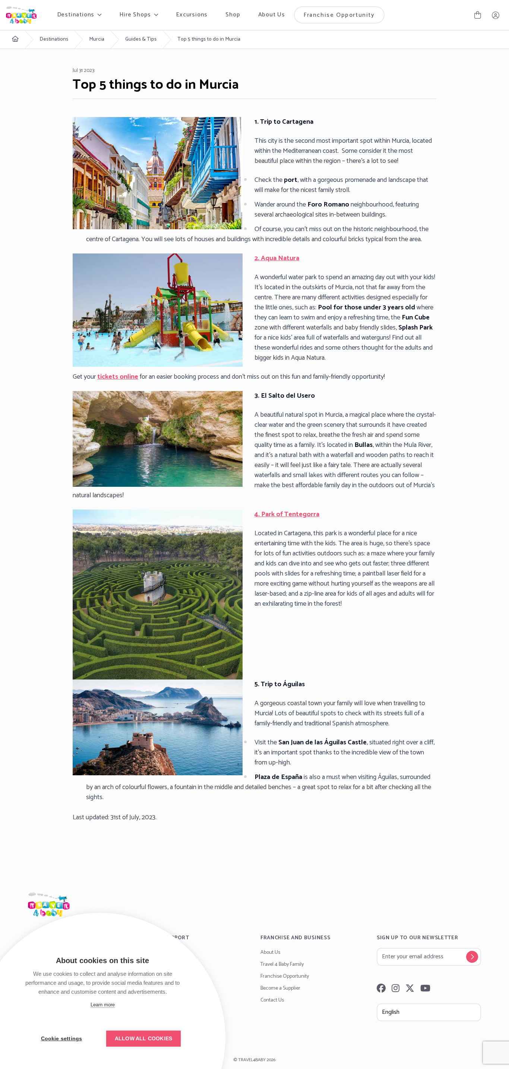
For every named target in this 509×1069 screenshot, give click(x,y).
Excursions (192, 15)
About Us (271, 15)
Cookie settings (61, 1038)
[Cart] (477, 14)
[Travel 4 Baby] (21, 15)
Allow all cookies (143, 1038)
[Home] (254, 904)
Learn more (103, 1004)
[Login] (495, 14)
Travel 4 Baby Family (282, 964)
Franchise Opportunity (339, 15)
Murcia (96, 39)
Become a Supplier (280, 988)
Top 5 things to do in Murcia (208, 39)
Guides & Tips (141, 39)
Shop (232, 15)
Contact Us (272, 1000)
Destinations (53, 39)
